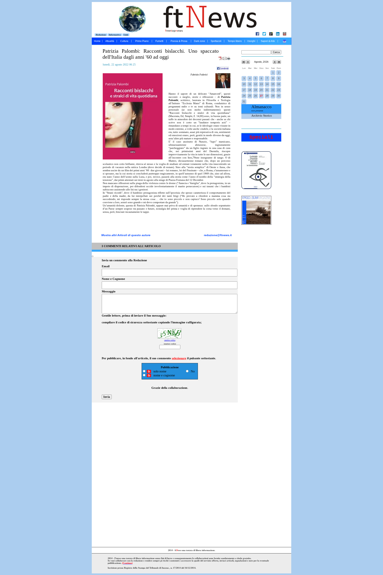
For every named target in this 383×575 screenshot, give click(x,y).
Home (97, 41)
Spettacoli (216, 41)
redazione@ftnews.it (218, 235)
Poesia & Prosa (179, 41)
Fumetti (159, 41)
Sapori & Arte (268, 41)
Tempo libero (235, 41)
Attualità (109, 41)
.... (284, 41)
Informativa (115, 35)
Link (125, 35)
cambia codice (169, 340)
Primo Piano (142, 41)
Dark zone (199, 41)
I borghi (251, 41)
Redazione (101, 35)
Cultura (124, 41)
